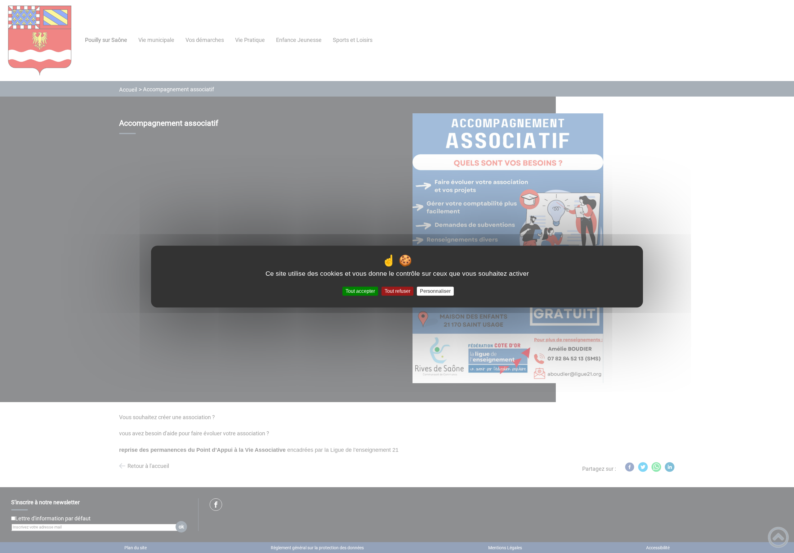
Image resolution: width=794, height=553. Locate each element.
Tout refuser (397, 291)
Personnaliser (435, 291)
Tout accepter (360, 291)
